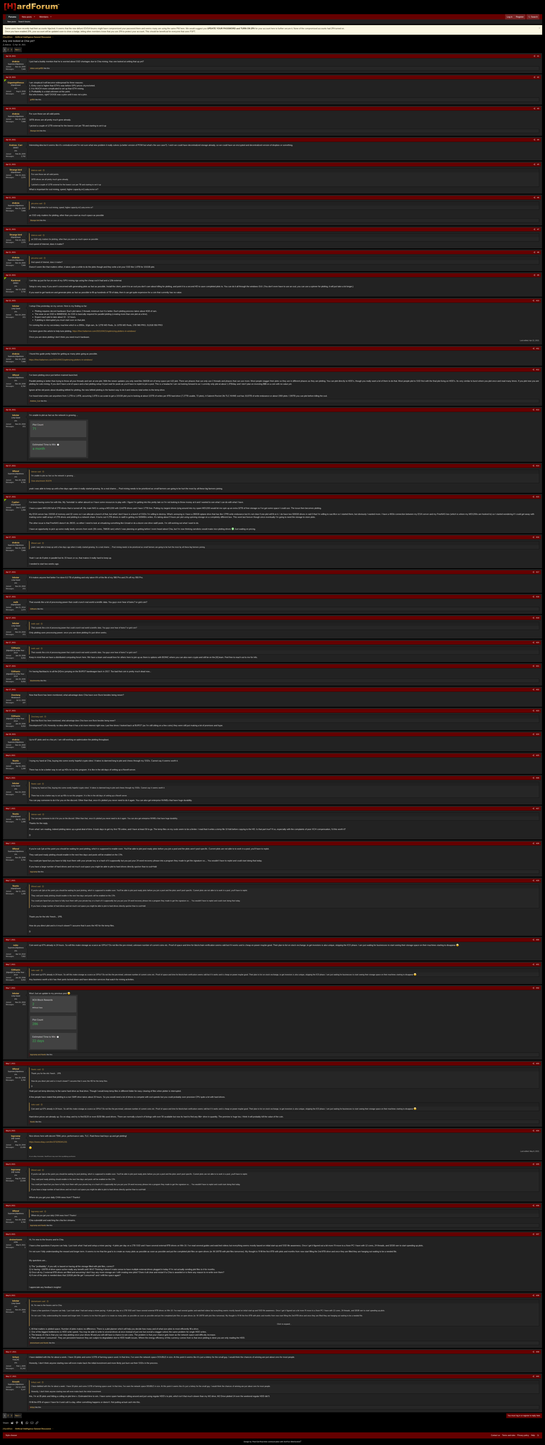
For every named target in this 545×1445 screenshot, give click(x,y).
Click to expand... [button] (284, 1324)
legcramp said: (37, 1211)
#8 (538, 252)
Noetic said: (36, 784)
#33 (537, 1064)
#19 (537, 618)
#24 (537, 734)
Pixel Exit (255, 1442)
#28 (537, 843)
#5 (538, 164)
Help (533, 1435)
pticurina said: (37, 203)
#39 (537, 1352)
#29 (537, 881)
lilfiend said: (36, 543)
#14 (537, 466)
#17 (537, 572)
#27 (537, 809)
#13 (537, 410)
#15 (537, 497)
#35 (537, 1164)
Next (17, 50)
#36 (537, 1206)
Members (43, 17)
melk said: (35, 624)
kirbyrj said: (36, 1382)
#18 (537, 597)
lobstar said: (36, 472)
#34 (537, 1131)
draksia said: (36, 170)
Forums (12, 17)
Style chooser (11, 1435)
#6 (538, 198)
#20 (537, 643)
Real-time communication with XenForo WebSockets (280, 1442)
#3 (538, 109)
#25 (537, 755)
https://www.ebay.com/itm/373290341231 (48, 1142)
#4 (538, 140)
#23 (537, 711)
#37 (537, 1234)
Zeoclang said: (37, 717)
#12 (537, 370)
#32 (537, 988)
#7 (538, 229)
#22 (537, 690)
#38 (537, 1295)
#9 (538, 275)
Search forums (24, 22)
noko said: (35, 970)
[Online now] (5, 80)
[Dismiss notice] (539, 28)
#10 (537, 301)
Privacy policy (523, 1435)
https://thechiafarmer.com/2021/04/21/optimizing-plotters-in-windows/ (104, 331)
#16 (537, 537)
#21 (537, 666)
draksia (8, 45)
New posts (27, 17)
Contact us (495, 1435)
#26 (537, 778)
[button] (34, 16)
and (36, 68)
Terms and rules (508, 1435)
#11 (537, 349)
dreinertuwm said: (38, 1301)
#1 (538, 56)
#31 (537, 964)
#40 (537, 1376)
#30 (537, 940)
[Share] (534, 56)
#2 (538, 77)
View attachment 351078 (41, 481)
